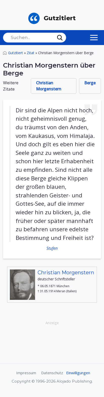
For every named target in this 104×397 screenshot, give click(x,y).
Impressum (26, 372)
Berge (90, 83)
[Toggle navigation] (94, 37)
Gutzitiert (15, 52)
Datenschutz (52, 372)
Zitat (30, 52)
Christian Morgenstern (48, 86)
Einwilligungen (78, 372)
